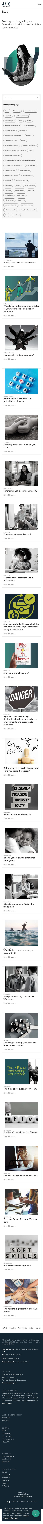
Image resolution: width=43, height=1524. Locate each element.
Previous (13, 1328)
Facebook (5, 1475)
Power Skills (6, 1418)
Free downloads (7, 1456)
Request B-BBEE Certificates (23, 1497)
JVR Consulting (7, 1436)
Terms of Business (23, 1495)
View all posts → (7, 1403)
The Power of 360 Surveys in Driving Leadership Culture (20, 1401)
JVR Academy (6, 1433)
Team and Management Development (14, 1380)
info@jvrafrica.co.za (13, 1358)
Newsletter (5, 1459)
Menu (39, 4)
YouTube (5, 1486)
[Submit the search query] (37, 98)
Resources (5, 1420)
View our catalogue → (10, 1383)
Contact (4, 1472)
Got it (35, 1513)
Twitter (4, 1483)
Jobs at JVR (6, 1442)
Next (30, 1328)
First (5, 1328)
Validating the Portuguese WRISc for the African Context (20, 1398)
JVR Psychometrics (8, 1439)
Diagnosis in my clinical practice (12, 1374)
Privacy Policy (21, 1493)
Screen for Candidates (9, 1377)
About (4, 1431)
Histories (4, 1462)
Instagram (5, 1477)
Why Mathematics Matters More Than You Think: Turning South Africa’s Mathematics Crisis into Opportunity (20, 1394)
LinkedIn (4, 1480)
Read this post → (10, 267)
